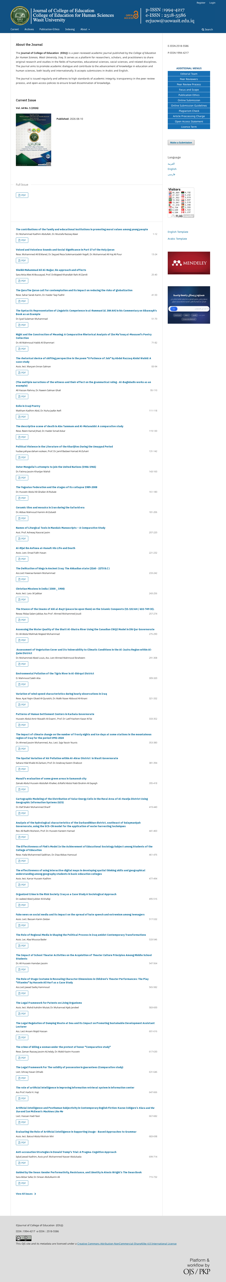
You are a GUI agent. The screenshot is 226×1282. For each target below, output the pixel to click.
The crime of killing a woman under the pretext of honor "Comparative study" (63, 1047)
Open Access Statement (189, 121)
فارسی (171, 174)
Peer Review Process (189, 84)
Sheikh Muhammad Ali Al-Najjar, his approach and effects (51, 270)
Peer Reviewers (189, 79)
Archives (29, 29)
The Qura (74, 290)
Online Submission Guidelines (189, 105)
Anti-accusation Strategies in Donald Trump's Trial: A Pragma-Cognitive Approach (66, 1152)
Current (15, 29)
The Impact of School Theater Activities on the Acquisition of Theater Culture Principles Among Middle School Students (84, 957)
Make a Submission (181, 142)
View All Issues (24, 1193)
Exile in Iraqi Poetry (28, 406)
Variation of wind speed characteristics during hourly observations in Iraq (61, 694)
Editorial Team (188, 73)
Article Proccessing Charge (189, 116)
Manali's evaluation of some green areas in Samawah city (51, 779)
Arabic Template (177, 238)
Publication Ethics (189, 95)
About (84, 29)
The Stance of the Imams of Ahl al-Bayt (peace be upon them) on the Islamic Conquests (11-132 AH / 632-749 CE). (85, 609)
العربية (171, 163)
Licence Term (189, 126)
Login (212, 2)
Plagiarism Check (189, 110)
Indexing (70, 29)
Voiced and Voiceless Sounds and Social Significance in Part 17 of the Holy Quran (65, 250)
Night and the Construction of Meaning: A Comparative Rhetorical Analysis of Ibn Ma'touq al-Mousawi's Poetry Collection (83, 336)
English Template (178, 231)
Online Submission (189, 100)
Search (208, 29)
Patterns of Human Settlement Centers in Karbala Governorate (55, 714)
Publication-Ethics (50, 29)
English (172, 169)
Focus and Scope (189, 89)
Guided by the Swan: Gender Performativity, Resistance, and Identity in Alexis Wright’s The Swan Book (79, 1172)
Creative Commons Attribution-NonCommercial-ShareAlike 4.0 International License (127, 1243)
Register (201, 2)
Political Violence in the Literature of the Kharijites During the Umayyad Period (64, 447)
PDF (23, 195)
